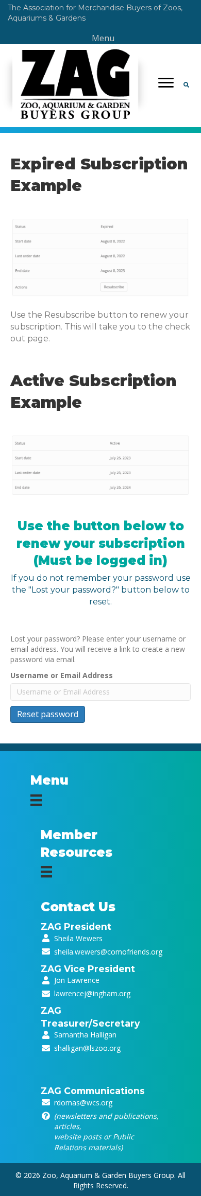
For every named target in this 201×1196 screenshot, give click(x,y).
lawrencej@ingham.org (92, 993)
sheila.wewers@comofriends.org (108, 952)
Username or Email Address (61, 675)
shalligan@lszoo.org (87, 1048)
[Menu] (166, 83)
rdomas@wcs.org (83, 1102)
